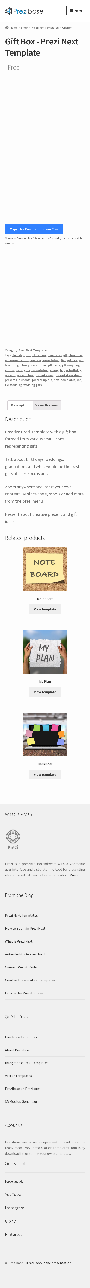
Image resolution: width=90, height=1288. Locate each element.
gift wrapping (71, 365)
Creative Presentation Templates (30, 980)
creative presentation (44, 360)
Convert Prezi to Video (21, 967)
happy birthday (70, 370)
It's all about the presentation (48, 1263)
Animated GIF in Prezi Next (25, 954)
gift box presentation (31, 365)
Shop (24, 28)
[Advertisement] (45, 295)
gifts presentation (36, 370)
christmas (39, 355)
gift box (72, 360)
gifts (19, 370)
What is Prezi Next (19, 941)
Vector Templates (18, 1075)
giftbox (10, 370)
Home (14, 28)
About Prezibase (17, 1050)
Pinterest (13, 1234)
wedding (16, 385)
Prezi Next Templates (45, 28)
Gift (63, 360)
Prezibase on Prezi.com (22, 1088)
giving (54, 370)
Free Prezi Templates (21, 1037)
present (10, 375)
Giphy (10, 1221)
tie (7, 385)
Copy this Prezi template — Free (34, 229)
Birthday (18, 355)
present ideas (44, 375)
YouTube (13, 1194)
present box (25, 375)
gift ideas (53, 365)
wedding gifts (32, 385)
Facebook (14, 1181)
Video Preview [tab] (46, 405)
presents (25, 380)
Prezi (74, 875)
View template (45, 609)
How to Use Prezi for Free (24, 993)
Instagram (14, 1207)
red (79, 380)
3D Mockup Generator (21, 1101)
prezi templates (64, 380)
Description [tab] (20, 405)
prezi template (42, 380)
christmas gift (57, 355)
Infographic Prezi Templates (26, 1062)
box (28, 355)
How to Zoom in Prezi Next (25, 928)
